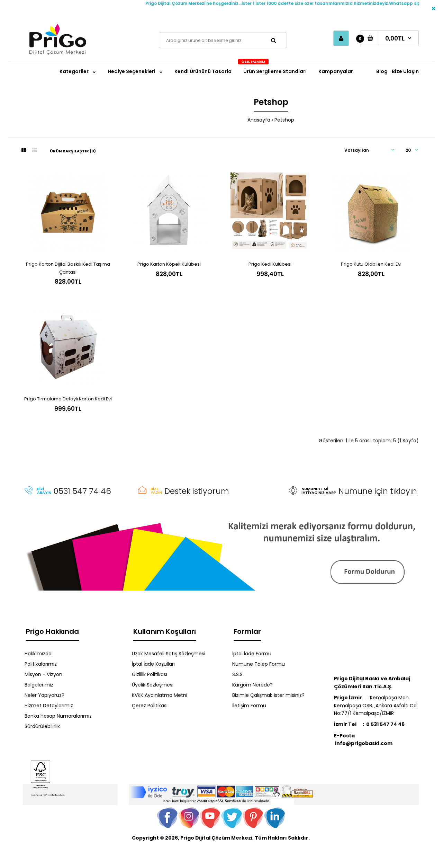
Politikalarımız (41, 664)
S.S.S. (238, 674)
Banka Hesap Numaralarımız (58, 715)
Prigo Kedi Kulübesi (269, 264)
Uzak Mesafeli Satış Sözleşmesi (168, 653)
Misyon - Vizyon (43, 674)
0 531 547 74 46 (385, 724)
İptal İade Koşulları (153, 664)
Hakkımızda (38, 653)
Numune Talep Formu (258, 664)
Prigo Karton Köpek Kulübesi (169, 264)
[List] (34, 150)
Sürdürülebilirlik (42, 726)
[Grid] (23, 150)
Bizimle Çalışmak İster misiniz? (268, 695)
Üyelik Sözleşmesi (152, 684)
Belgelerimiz (39, 684)
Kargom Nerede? (252, 684)
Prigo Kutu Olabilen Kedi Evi (371, 264)
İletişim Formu (249, 705)
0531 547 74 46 (82, 491)
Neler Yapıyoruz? (44, 695)
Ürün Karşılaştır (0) (73, 151)
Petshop (284, 119)
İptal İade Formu (251, 653)
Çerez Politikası (150, 705)
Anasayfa (258, 119)
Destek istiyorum (196, 491)
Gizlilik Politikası (149, 674)
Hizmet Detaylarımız (49, 705)
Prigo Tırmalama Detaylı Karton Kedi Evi (68, 399)
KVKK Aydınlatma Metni (159, 695)
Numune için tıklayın (377, 491)
